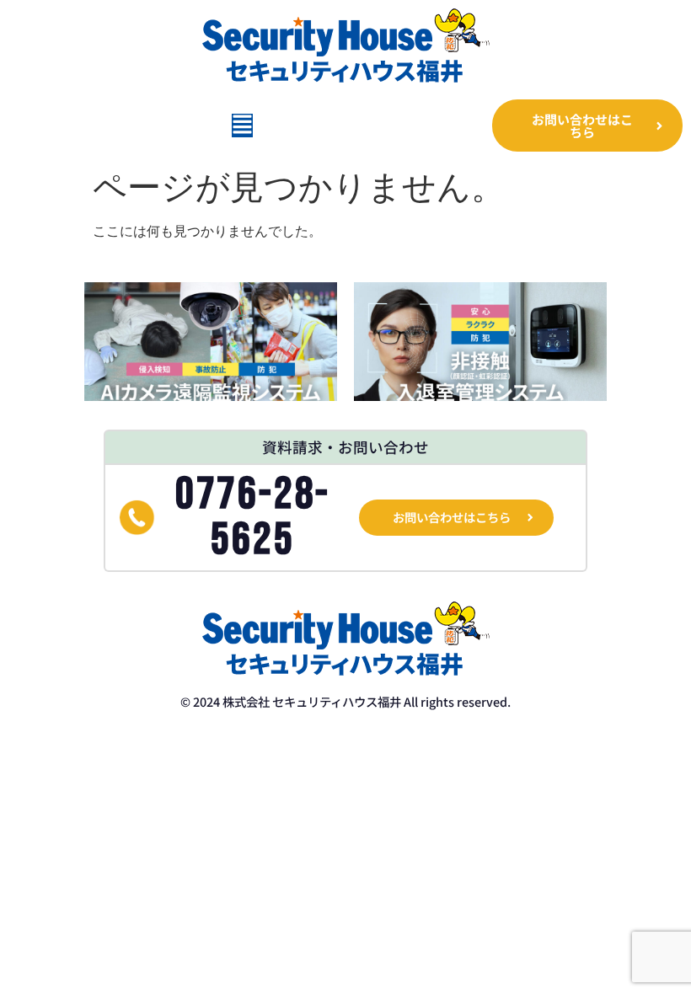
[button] (242, 125)
